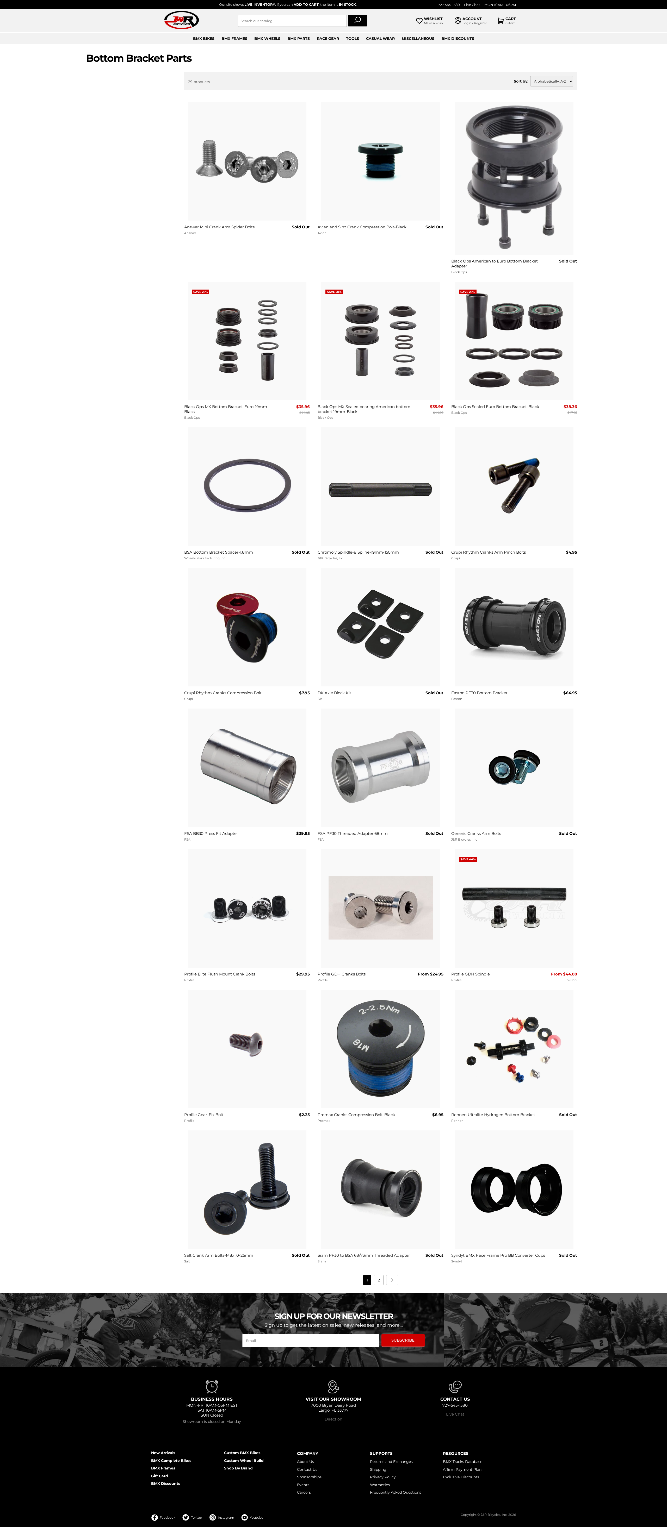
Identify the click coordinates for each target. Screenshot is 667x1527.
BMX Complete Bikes (171, 1461)
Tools (352, 38)
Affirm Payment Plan (462, 1469)
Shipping (378, 1469)
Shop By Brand (238, 1468)
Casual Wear (380, 38)
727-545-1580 (449, 5)
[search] (357, 21)
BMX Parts (298, 38)
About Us (305, 1462)
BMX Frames (234, 38)
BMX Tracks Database (462, 1462)
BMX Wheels (267, 38)
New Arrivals (163, 1453)
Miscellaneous (418, 38)
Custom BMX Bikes (242, 1453)
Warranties (380, 1485)
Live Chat (472, 5)
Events (303, 1485)
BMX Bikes (203, 38)
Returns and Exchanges (391, 1462)
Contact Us (307, 1469)
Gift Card (159, 1476)
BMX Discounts (457, 38)
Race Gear (328, 38)
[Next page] (392, 1280)
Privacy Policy (383, 1477)
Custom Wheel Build (244, 1461)
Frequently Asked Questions (395, 1492)
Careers (304, 1492)
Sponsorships (309, 1477)
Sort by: (521, 81)
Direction (333, 1419)
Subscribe (403, 1340)
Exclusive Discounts (461, 1477)
